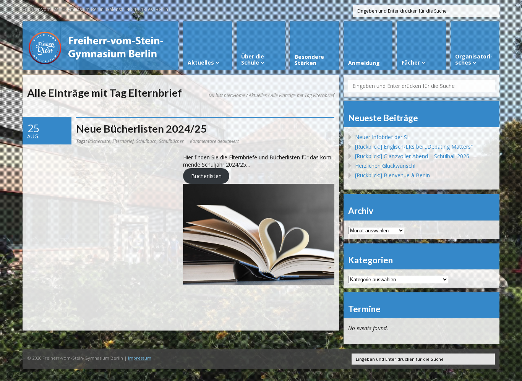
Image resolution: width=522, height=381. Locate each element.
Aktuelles (258, 95)
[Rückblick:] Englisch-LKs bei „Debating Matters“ (414, 146)
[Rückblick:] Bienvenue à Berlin (392, 175)
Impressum (139, 358)
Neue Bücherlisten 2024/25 (141, 128)
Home (239, 95)
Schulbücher (171, 141)
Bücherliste (99, 141)
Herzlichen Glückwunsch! (385, 165)
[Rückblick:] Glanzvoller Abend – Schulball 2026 (412, 156)
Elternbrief (123, 141)
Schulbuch (146, 141)
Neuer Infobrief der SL (382, 137)
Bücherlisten (206, 176)
